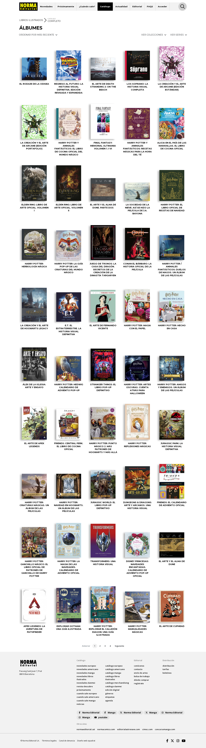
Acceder (162, 6)
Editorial (137, 6)
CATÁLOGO (52, 19)
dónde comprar (141, 680)
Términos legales (49, 740)
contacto (138, 669)
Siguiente (119, 646)
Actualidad (121, 6)
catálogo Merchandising (117, 682)
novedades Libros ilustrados (85, 678)
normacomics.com (106, 729)
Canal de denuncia (67, 740)
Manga (111, 712)
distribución (168, 665)
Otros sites (82, 724)
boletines (167, 672)
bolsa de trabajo (142, 676)
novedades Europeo (86, 665)
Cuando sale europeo (87, 693)
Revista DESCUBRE (85, 686)
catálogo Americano (115, 669)
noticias (80, 704)
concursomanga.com (165, 729)
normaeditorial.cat (86, 729)
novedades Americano (87, 669)
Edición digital (112, 690)
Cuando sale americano (88, 697)
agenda (109, 700)
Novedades (46, 6)
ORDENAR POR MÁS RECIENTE (37, 34)
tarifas (166, 669)
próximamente (84, 690)
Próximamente (66, 6)
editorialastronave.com (128, 729)
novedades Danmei (86, 682)
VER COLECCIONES (152, 34)
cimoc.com (147, 729)
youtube (102, 717)
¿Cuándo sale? (87, 6)
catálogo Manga (113, 672)
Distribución (168, 660)
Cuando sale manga (86, 700)
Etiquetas (109, 697)
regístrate (139, 683)
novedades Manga (86, 672)
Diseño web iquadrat (86, 740)
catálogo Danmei (113, 686)
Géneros (109, 693)
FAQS (150, 6)
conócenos (139, 665)
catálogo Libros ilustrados (112, 678)
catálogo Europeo (113, 665)
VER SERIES (177, 34)
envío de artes (141, 672)
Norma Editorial (90, 712)
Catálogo (105, 6)
